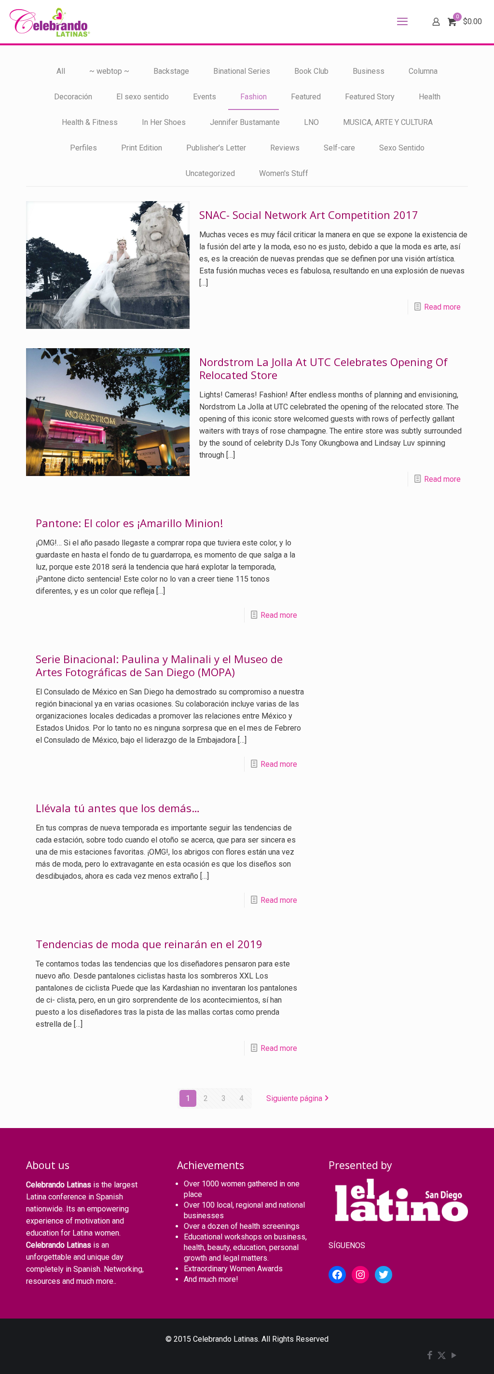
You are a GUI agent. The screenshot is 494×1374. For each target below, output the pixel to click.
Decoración (73, 96)
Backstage (171, 71)
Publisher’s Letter (216, 147)
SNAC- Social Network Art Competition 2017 (308, 214)
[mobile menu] (402, 22)
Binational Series (241, 71)
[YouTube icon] (453, 1356)
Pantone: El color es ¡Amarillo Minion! (129, 523)
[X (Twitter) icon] (441, 1356)
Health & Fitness (90, 122)
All (60, 71)
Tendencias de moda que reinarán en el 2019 (149, 944)
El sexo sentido (142, 96)
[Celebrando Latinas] (51, 21)
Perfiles (83, 147)
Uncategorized (210, 173)
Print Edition (141, 147)
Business (368, 71)
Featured (306, 96)
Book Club (311, 71)
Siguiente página (294, 1098)
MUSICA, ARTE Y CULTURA (388, 122)
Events (204, 96)
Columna (423, 71)
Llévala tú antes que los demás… (118, 808)
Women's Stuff (283, 173)
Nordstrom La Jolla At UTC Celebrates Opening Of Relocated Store (323, 368)
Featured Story (370, 96)
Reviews (285, 147)
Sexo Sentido (402, 147)
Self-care (339, 147)
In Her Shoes (164, 122)
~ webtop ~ (109, 71)
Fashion (253, 96)
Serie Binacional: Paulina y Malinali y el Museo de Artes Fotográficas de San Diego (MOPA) (159, 665)
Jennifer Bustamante (245, 122)
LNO (311, 122)
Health (429, 96)
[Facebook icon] (429, 1356)
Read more (442, 307)
